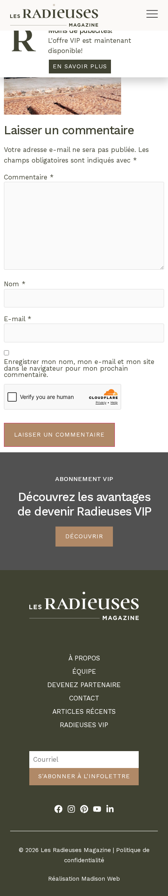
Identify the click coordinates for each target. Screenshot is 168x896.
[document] (84, 448)
